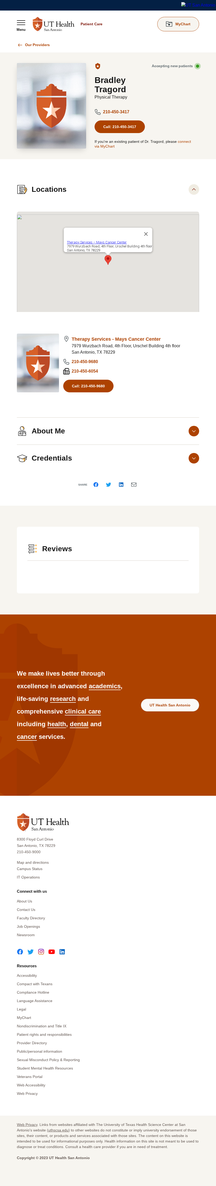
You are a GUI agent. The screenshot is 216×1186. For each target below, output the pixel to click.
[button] (108, 260)
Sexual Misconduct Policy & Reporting (48, 1060)
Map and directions (33, 862)
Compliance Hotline (33, 992)
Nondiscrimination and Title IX (41, 1026)
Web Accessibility (31, 1085)
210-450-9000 (29, 852)
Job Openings (28, 926)
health (56, 724)
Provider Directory (32, 1043)
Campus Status (29, 869)
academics (105, 686)
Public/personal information (39, 1051)
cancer (27, 736)
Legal (21, 1009)
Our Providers (37, 45)
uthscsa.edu (58, 1130)
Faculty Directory (31, 918)
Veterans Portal (29, 1077)
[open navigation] (21, 25)
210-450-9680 (85, 361)
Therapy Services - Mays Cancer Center (116, 339)
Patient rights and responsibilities (44, 1034)
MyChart (24, 1018)
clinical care (83, 711)
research (63, 698)
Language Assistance (34, 1001)
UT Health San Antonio (170, 705)
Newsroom (26, 935)
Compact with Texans (34, 984)
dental (79, 724)
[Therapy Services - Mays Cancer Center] (38, 363)
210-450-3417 (116, 112)
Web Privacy (27, 1093)
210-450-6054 (85, 371)
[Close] (146, 234)
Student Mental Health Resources (45, 1068)
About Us (24, 901)
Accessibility (27, 975)
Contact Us (26, 909)
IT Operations (28, 877)
